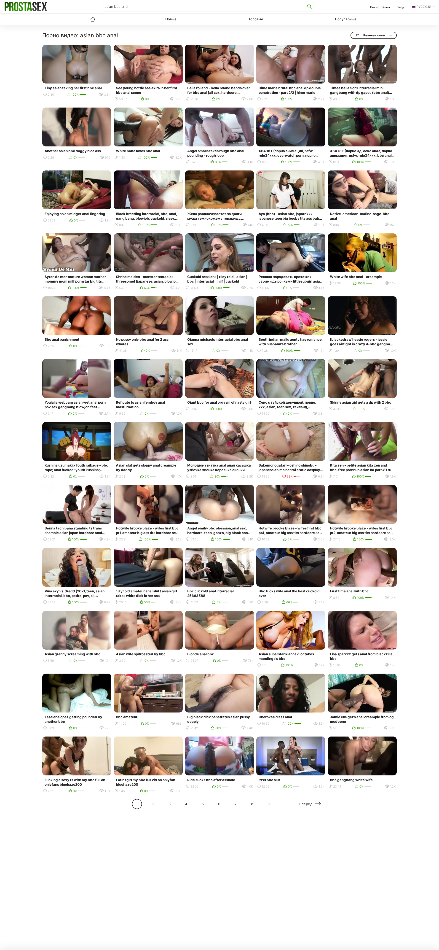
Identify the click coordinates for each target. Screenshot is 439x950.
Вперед (305, 804)
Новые (171, 19)
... (285, 804)
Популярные (345, 19)
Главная (92, 19)
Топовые (255, 19)
